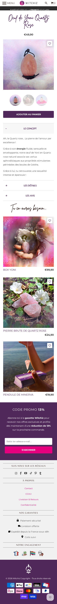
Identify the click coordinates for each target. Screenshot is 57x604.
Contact (29, 488)
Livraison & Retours (28, 499)
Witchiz (16, 578)
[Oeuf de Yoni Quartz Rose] (28, 64)
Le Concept (30, 128)
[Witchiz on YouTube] (26, 473)
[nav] (8, 3)
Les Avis (30, 195)
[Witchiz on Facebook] (21, 473)
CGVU (28, 494)
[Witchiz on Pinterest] (36, 473)
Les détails (30, 185)
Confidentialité (28, 505)
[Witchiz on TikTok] (31, 473)
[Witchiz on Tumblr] (40, 473)
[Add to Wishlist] (49, 43)
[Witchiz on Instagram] (16, 473)
